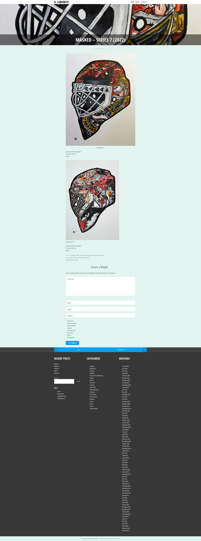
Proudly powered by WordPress (89, 538)
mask (79, 257)
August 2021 (125, 429)
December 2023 (126, 403)
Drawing (73, 255)
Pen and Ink (96, 255)
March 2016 (125, 502)
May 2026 (124, 371)
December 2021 (126, 425)
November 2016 (126, 488)
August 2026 (125, 366)
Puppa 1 (56, 364)
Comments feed (61, 396)
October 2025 (125, 382)
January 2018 (125, 472)
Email (69, 309)
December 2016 (126, 486)
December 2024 (126, 394)
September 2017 (126, 474)
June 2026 (124, 368)
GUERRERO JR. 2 (121, 350)
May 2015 (124, 521)
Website (70, 316)
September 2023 (126, 408)
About (137, 2)
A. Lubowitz (61, 2)
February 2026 (126, 375)
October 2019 (125, 446)
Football (92, 373)
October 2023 (125, 406)
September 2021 (126, 427)
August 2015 (125, 516)
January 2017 (125, 483)
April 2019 (125, 455)
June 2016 (124, 500)
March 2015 (125, 526)
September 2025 (126, 385)
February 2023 (126, 411)
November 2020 (126, 441)
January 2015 (125, 530)
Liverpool (92, 382)
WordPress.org (61, 398)
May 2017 (124, 479)
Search (56, 378)
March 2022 (125, 418)
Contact (144, 2)
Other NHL (93, 387)
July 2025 (124, 389)
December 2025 (126, 380)
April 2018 (125, 467)
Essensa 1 (56, 373)
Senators (101, 255)
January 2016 (125, 504)
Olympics (92, 385)
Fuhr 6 (56, 371)
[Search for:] (82, 1)
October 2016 (125, 490)
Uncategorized (94, 408)
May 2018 (124, 464)
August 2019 (125, 450)
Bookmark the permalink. (72, 260)
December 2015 (126, 507)
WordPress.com (115, 538)
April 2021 (125, 434)
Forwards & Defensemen (96, 375)
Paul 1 (79, 350)
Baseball (92, 366)
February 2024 (126, 401)
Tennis (91, 406)
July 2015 (124, 518)
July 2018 (124, 460)
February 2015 (126, 528)
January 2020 (125, 443)
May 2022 (124, 413)
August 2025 (125, 387)
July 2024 (124, 396)
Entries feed (60, 393)
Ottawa (82, 257)
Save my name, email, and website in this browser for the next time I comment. (71, 329)
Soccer (91, 401)
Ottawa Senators (88, 255)
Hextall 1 (56, 368)
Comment (70, 280)
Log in (59, 391)
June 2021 (124, 432)
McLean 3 (56, 366)
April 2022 (125, 415)
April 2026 (125, 373)
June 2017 (124, 476)
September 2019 (126, 448)
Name (69, 303)
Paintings (92, 392)
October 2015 (125, 511)
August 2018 (125, 457)
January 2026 (125, 378)
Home (132, 2)
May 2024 (124, 399)
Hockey (81, 255)
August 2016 (125, 495)
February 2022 (126, 420)
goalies (71, 257)
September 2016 (126, 493)
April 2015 (125, 523)
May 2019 (124, 453)
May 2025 (124, 392)
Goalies (77, 255)
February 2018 (126, 469)
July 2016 (124, 497)
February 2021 (126, 439)
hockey (75, 257)
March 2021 (125, 436)
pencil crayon (93, 396)
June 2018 (124, 462)
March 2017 (125, 481)
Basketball (92, 368)
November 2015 (126, 509)
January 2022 (125, 422)
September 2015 (126, 514)
